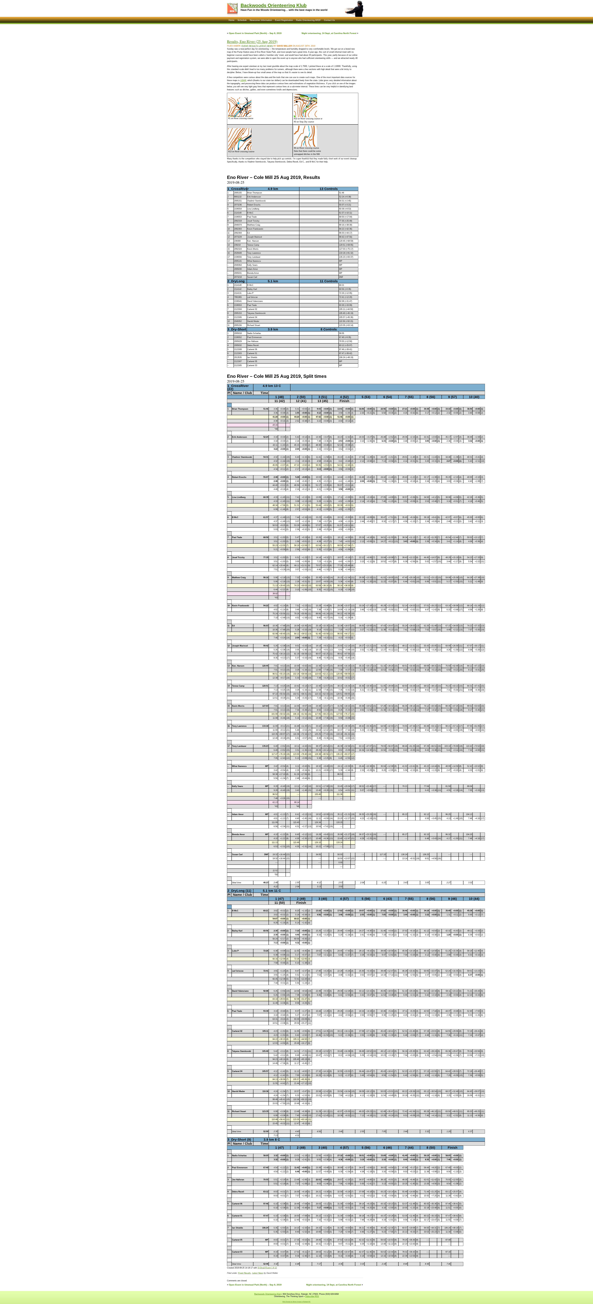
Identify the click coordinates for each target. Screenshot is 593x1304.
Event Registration (284, 20)
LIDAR (243, 80)
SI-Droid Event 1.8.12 (267, 1268)
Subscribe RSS (312, 1296)
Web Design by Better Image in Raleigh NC (296, 1301)
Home (231, 20)
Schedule (242, 20)
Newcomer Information (261, 20)
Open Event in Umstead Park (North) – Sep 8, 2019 (255, 33)
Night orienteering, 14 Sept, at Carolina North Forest (329, 33)
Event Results (250, 46)
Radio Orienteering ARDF (308, 20)
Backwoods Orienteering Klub (274, 5)
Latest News (266, 46)
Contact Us (329, 20)
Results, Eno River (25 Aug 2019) (252, 41)
